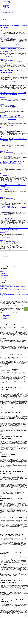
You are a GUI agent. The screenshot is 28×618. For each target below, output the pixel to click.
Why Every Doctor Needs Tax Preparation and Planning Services (11, 116)
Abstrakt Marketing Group (10, 312)
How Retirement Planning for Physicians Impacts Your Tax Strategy (12, 47)
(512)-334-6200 (6, 5)
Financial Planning (4, 275)
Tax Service (2, 273)
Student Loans (3, 74)
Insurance (2, 271)
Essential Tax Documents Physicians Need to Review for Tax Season (14, 228)
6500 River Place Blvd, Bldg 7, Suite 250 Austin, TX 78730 (12, 286)
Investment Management (10, 125)
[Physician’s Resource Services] (6, 12)
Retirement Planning (4, 51)
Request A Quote (6, 7)
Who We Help (3, 280)
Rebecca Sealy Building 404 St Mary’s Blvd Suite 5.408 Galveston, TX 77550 (14, 294)
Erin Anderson (10, 38)
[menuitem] (15, 5)
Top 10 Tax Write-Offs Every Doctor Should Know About (12, 71)
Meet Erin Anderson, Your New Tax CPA (13, 207)
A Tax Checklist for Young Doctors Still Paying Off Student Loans (13, 93)
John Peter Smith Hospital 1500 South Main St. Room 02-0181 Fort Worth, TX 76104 (14, 289)
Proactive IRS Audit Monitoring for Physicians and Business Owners (12, 162)
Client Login (5, 6)
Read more (2, 37)
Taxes (1, 30)
